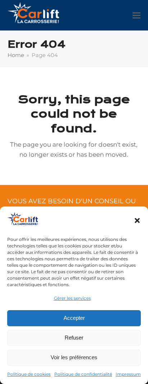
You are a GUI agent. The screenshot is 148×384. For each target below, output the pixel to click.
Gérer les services (72, 298)
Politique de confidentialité (83, 374)
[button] (137, 220)
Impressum (128, 374)
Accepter (74, 318)
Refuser (74, 338)
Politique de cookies (29, 374)
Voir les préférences (74, 357)
